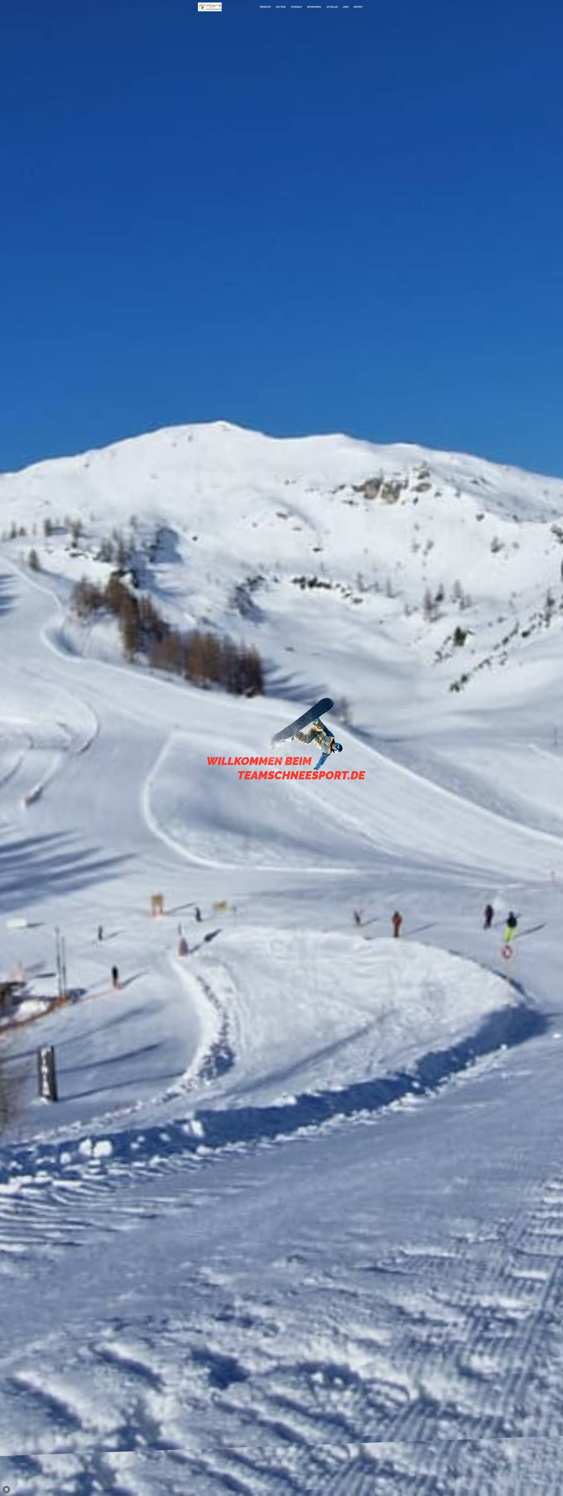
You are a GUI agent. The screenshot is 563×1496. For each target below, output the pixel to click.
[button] (6, 1489)
